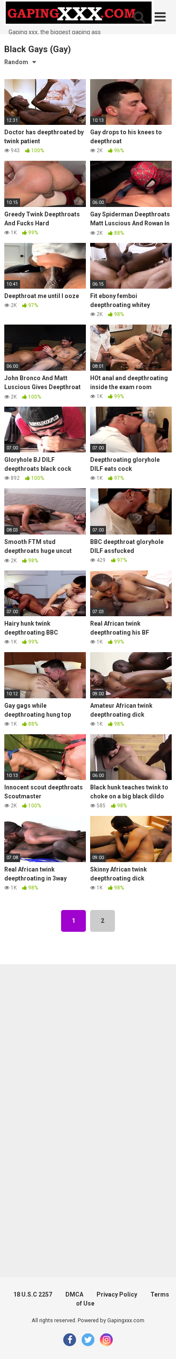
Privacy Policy (117, 1294)
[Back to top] (160, 1341)
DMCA (74, 1294)
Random (16, 62)
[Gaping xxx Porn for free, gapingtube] (79, 14)
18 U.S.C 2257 (32, 1294)
